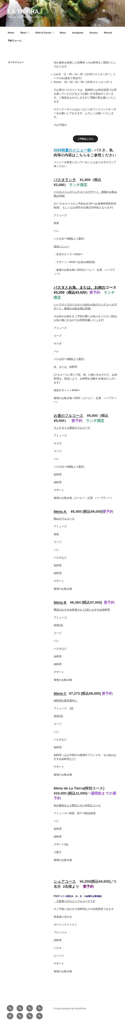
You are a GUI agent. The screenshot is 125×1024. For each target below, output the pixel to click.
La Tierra (23, 11)
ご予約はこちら (85, 138)
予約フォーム (14, 40)
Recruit (108, 32)
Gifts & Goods (43, 32)
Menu (24, 32)
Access (94, 32)
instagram (77, 32)
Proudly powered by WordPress (70, 1008)
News (63, 32)
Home (11, 32)
